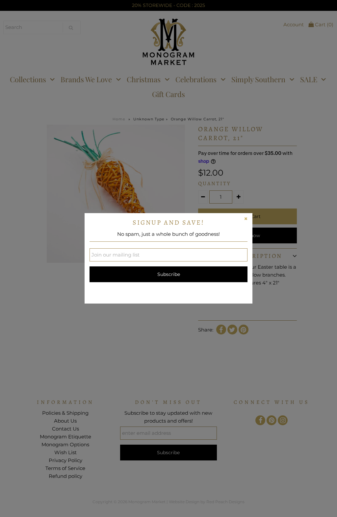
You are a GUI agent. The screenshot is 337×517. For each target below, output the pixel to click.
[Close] (246, 220)
